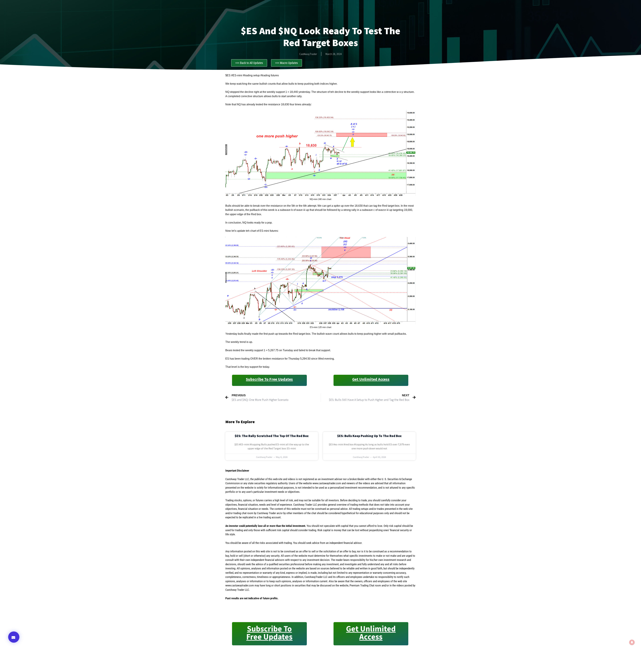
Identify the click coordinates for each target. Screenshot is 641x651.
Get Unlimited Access (370, 379)
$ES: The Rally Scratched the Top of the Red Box (272, 436)
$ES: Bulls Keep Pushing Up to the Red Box (369, 436)
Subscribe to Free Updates (269, 379)
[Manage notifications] (632, 642)
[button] (13, 637)
